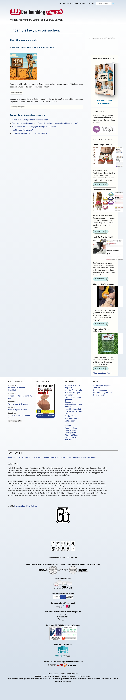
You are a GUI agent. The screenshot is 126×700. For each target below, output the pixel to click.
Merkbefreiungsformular (102, 393)
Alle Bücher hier (104, 104)
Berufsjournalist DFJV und (60, 603)
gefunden (68, 400)
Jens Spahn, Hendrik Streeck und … (19, 416)
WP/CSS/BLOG (70, 437)
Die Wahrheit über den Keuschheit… (16, 389)
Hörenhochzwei (106, 679)
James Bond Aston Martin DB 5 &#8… (20, 397)
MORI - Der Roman (71, 679)
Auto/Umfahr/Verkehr (73, 390)
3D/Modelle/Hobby (72, 385)
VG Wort (62, 564)
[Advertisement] (102, 38)
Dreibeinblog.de (45, 679)
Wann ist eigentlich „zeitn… (18, 404)
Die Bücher (67, 4)
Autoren (83, 4)
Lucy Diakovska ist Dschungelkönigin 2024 (29, 133)
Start (59, 4)
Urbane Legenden (100, 390)
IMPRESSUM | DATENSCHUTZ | (20, 457)
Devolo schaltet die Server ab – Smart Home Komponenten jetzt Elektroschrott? (45, 123)
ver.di (73, 603)
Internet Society (31, 564)
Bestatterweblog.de (58, 679)
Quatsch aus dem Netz (74, 411)
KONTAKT (37, 457)
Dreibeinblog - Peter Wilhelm (26, 506)
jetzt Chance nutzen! (46, 416)
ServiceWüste (70, 416)
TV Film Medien (71, 430)
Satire (67, 414)
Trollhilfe (96, 388)
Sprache (68, 426)
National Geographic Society (48, 564)
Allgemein (69, 388)
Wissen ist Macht (71, 435)
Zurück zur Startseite (16, 92)
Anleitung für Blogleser (102, 385)
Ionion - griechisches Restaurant (29, 679)
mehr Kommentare (15, 421)
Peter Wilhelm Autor (94, 679)
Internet (68, 407)
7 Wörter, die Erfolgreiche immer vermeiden (30, 120)
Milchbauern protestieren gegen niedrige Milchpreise (34, 126)
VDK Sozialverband (93, 564)
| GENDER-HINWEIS (88, 457)
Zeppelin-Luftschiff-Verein (76, 564)
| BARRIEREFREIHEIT (50, 457)
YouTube (91, 4)
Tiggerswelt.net (67, 662)
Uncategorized (70, 433)
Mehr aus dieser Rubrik (102, 373)
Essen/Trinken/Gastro (73, 397)
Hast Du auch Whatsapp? (22, 130)
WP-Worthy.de (82, 679)
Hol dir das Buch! (104, 100)
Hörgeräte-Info (13, 679)
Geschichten (70, 402)
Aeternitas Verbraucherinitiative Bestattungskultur (63, 612)
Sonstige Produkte (72, 419)
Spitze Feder (70, 421)
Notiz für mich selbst (73, 409)
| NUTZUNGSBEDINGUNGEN (69, 457)
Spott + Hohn (70, 423)
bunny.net (79, 662)
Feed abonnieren (100, 395)
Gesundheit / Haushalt (73, 404)
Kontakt (75, 4)
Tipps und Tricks (71, 428)
